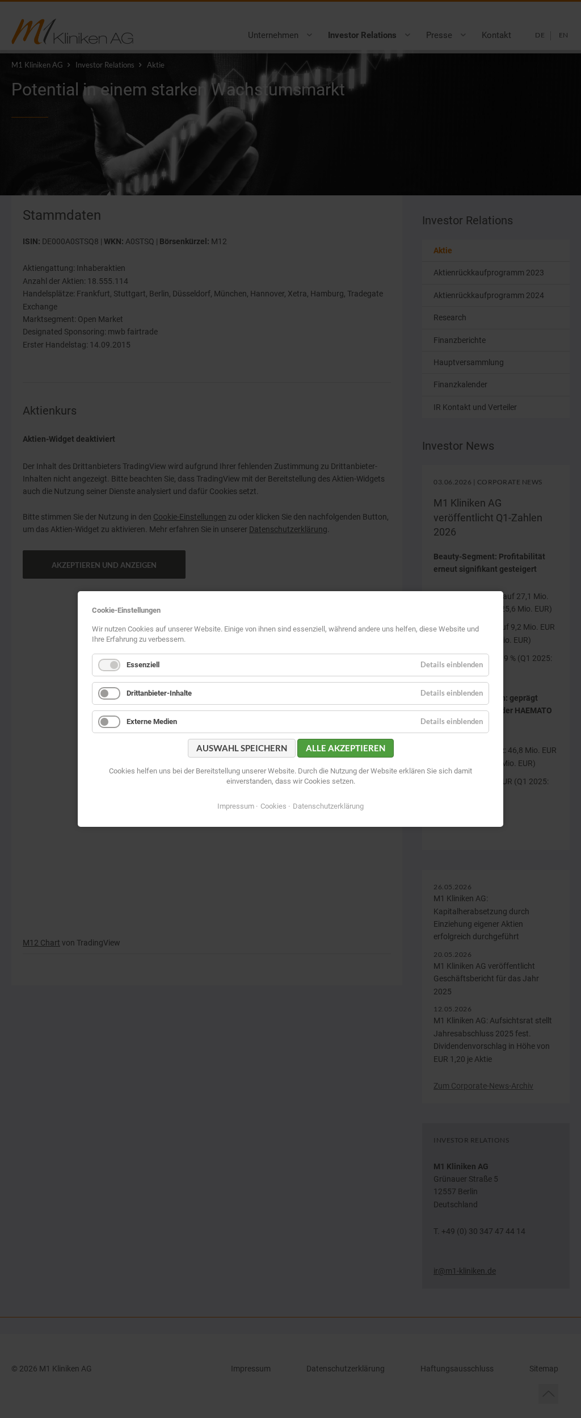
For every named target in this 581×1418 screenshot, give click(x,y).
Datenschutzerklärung (328, 806)
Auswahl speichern (241, 748)
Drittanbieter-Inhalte (159, 693)
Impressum (235, 806)
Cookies (273, 806)
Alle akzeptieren (345, 748)
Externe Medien (152, 721)
